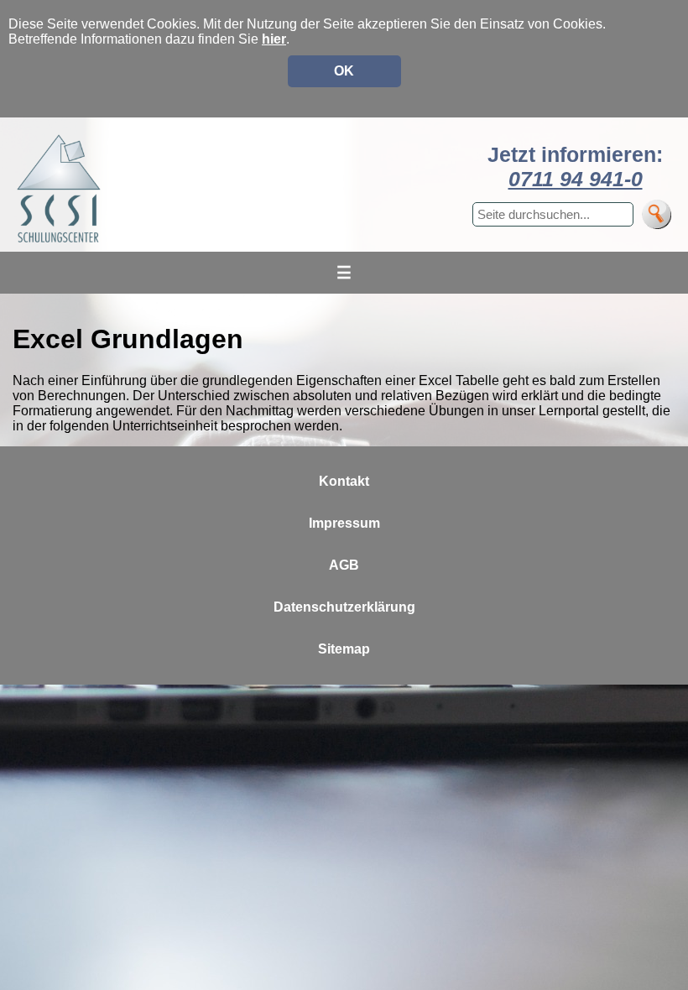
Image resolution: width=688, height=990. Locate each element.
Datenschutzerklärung (344, 607)
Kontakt (344, 481)
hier (274, 39)
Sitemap (344, 649)
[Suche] (656, 214)
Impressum (344, 523)
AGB (344, 565)
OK (344, 71)
